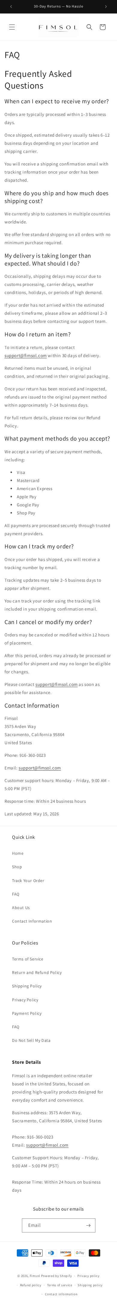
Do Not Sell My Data (31, 1040)
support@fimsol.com (25, 355)
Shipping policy (90, 1285)
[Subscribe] (88, 1225)
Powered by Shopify (56, 1276)
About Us (21, 907)
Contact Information (32, 921)
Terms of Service (28, 959)
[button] (12, 27)
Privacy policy (88, 1276)
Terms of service (59, 1285)
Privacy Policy (25, 999)
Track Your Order (28, 880)
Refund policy (30, 1285)
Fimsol (35, 1276)
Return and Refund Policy (37, 972)
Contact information (61, 1294)
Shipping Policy (27, 986)
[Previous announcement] (11, 6)
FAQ (16, 894)
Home (17, 853)
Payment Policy (26, 1013)
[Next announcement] (105, 6)
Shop (17, 866)
